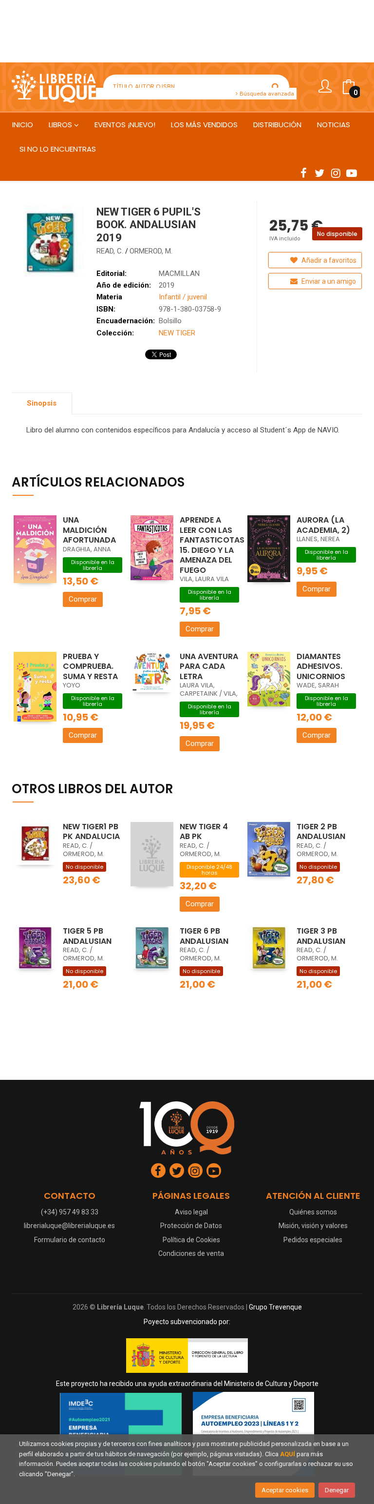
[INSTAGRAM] (335, 172)
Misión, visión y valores (313, 1226)
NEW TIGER (177, 333)
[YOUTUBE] (351, 172)
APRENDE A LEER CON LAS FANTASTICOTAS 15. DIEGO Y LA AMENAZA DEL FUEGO (212, 545)
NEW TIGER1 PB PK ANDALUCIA (91, 831)
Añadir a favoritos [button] (328, 260)
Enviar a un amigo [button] (328, 281)
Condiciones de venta (191, 1253)
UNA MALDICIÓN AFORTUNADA (89, 530)
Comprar (83, 599)
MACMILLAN (179, 273)
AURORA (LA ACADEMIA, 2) (323, 525)
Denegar (337, 1490)
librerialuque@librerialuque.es (69, 1226)
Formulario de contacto (69, 1240)
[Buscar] (275, 87)
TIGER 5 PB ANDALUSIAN (87, 936)
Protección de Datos (191, 1226)
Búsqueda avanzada (266, 93)
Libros (61, 124)
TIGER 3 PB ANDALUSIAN (321, 936)
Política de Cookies (191, 1240)
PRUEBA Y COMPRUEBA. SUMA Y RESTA (90, 666)
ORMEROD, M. (151, 251)
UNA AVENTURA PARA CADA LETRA (209, 666)
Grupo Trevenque (275, 1307)
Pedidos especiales (312, 1240)
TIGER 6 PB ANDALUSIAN (204, 936)
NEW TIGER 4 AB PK (204, 831)
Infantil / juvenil (183, 297)
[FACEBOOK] (303, 172)
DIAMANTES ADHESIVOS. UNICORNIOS (321, 666)
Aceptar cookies (285, 1490)
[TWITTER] (319, 172)
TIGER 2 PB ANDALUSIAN (321, 831)
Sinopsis (41, 403)
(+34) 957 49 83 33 (69, 1212)
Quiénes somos (313, 1212)
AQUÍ (287, 1454)
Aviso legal (191, 1212)
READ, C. (110, 251)
